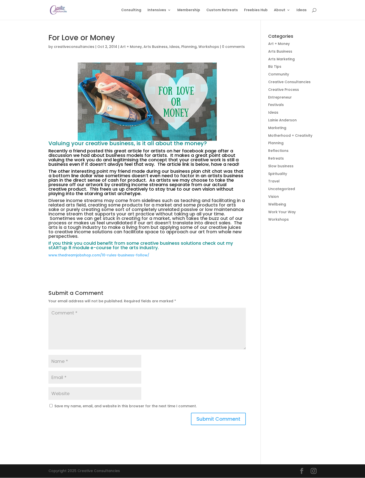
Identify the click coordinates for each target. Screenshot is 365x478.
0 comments (233, 46)
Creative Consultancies (289, 81)
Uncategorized (281, 188)
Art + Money (131, 46)
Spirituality (277, 173)
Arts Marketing (281, 59)
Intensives (156, 10)
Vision (273, 196)
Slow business (280, 166)
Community (278, 74)
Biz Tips (274, 66)
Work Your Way (282, 211)
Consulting (131, 10)
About (279, 10)
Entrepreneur (280, 97)
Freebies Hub (256, 10)
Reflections (278, 150)
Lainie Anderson (282, 120)
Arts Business (156, 46)
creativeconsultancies (74, 46)
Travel (274, 181)
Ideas (301, 10)
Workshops (208, 46)
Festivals (276, 104)
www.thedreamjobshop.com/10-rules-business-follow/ (98, 255)
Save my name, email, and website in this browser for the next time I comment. (125, 406)
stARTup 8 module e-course (79, 247)
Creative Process (283, 89)
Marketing (277, 127)
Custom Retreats (222, 10)
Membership (188, 10)
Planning (189, 46)
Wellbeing (277, 204)
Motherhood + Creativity (290, 135)
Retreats (276, 158)
